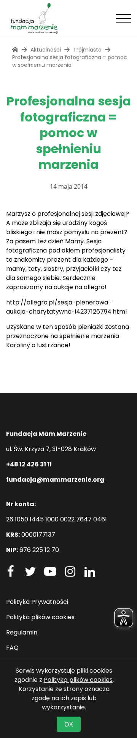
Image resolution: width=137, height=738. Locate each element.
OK (68, 724)
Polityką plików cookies (78, 679)
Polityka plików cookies (40, 617)
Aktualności (45, 49)
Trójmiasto (87, 49)
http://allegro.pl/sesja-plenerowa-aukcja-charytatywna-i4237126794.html (66, 307)
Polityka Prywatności (37, 601)
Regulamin (21, 632)
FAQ (12, 647)
